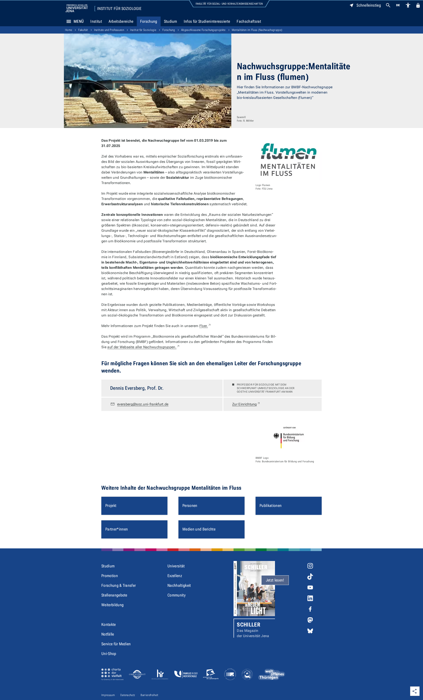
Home (68, 30)
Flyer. (205, 326)
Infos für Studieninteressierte (207, 21)
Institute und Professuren (109, 30)
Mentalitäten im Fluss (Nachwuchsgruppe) (257, 30)
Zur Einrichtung (246, 404)
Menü (79, 21)
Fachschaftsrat (249, 21)
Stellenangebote (114, 595)
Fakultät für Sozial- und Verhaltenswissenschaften (229, 3)
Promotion (109, 575)
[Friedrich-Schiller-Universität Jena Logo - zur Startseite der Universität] (76, 8)
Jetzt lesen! (275, 580)
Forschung (148, 21)
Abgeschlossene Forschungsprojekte (203, 30)
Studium (170, 21)
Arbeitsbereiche (121, 21)
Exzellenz (174, 575)
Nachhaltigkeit (179, 585)
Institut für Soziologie (119, 8)
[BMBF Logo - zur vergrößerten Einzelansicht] (289, 437)
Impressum (108, 695)
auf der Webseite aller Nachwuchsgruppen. (143, 347)
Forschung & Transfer (118, 585)
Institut (96, 21)
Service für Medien (116, 644)
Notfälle (107, 634)
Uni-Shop (108, 653)
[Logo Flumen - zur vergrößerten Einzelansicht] (289, 159)
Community (176, 595)
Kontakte (108, 624)
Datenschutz (127, 695)
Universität (176, 566)
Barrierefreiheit (149, 695)
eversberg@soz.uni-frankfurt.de (143, 404)
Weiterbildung (112, 604)
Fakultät (83, 30)
